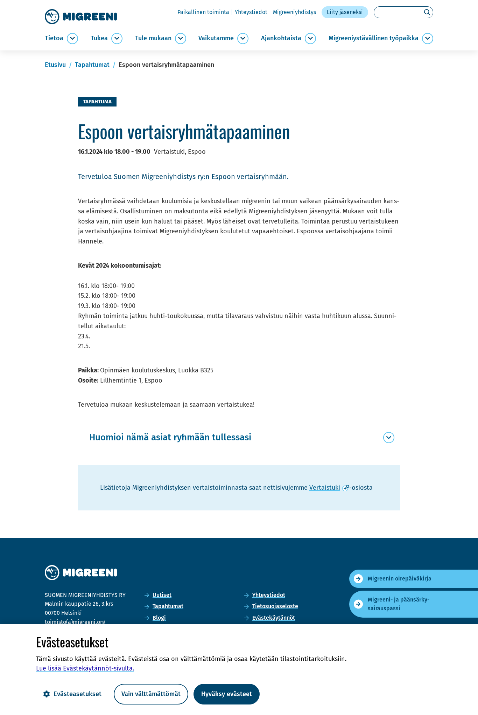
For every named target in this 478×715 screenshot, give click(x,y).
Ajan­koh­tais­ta (281, 38)
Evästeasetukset (77, 694)
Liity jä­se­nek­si (345, 12)
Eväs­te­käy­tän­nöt (273, 617)
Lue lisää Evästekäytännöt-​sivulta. (85, 668)
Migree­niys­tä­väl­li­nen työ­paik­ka (374, 38)
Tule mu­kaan (153, 38)
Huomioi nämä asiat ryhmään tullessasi (170, 437)
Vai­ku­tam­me (216, 38)
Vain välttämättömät (151, 694)
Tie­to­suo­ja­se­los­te (275, 606)
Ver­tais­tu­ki (329, 487)
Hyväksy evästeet (226, 694)
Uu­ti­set (162, 595)
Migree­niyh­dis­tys (294, 12)
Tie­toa (54, 38)
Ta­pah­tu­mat (168, 606)
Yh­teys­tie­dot (251, 12)
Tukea (99, 38)
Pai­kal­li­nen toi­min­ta (203, 12)
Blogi (159, 617)
